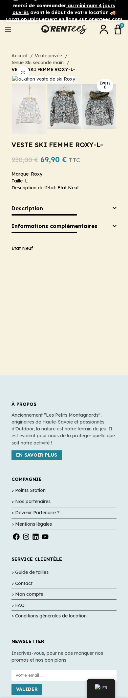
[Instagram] (26, 536)
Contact (23, 583)
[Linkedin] (35, 536)
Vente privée (49, 56)
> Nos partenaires (31, 501)
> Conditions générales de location (49, 616)
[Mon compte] (103, 29)
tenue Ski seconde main (38, 63)
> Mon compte (27, 594)
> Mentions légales (31, 524)
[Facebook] (16, 536)
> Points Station (28, 490)
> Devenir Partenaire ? (35, 513)
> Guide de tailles (30, 572)
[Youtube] (45, 536)
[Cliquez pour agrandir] (23, 72)
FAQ (20, 605)
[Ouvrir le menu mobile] (8, 29)
